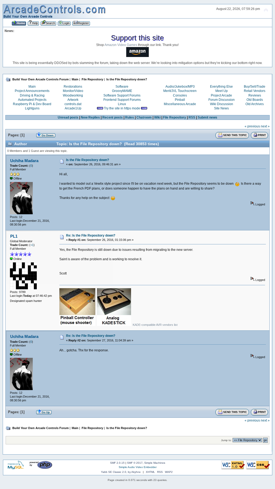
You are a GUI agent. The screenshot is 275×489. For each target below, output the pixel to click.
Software (121, 86)
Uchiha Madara (24, 160)
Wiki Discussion (221, 104)
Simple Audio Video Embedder (138, 467)
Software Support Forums (121, 95)
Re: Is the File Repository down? (90, 235)
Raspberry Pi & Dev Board (32, 104)
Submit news (207, 117)
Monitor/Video (73, 91)
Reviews (254, 95)
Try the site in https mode (122, 108)
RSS (192, 117)
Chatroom (144, 117)
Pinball (180, 100)
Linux (122, 104)
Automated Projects (32, 100)
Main (32, 86)
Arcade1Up (73, 108)
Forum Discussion (221, 100)
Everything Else (221, 86)
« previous (252, 126)
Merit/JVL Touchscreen (180, 91)
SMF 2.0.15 (117, 462)
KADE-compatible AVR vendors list (155, 324)
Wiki (157, 117)
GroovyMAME (122, 91)
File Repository (174, 117)
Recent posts (112, 117)
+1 (32, 245)
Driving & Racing (32, 95)
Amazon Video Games (120, 45)
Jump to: (226, 440)
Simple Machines (154, 462)
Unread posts (68, 117)
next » (265, 126)
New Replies (90, 117)
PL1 (13, 236)
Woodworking (73, 95)
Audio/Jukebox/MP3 (180, 86)
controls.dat (72, 104)
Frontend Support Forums (122, 100)
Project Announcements (32, 91)
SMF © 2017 (135, 462)
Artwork (72, 100)
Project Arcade (221, 95)
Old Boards (255, 100)
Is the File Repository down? (87, 160)
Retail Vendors (254, 91)
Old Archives (254, 104)
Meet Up (221, 91)
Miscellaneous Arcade (180, 104)
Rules (129, 117)
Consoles (180, 95)
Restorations (73, 86)
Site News (221, 108)
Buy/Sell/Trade (254, 86)
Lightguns (32, 108)
